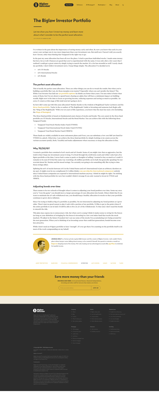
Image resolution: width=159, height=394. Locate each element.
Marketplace (101, 5)
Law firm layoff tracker (96, 314)
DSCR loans (113, 333)
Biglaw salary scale (96, 312)
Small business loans (114, 329)
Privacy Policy (42, 349)
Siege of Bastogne (43, 112)
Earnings (54, 263)
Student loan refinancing (115, 312)
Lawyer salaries (95, 316)
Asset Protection (42, 263)
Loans (105, 263)
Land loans (75, 336)
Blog (111, 5)
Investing (84, 263)
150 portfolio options (66, 93)
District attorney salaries (97, 319)
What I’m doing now (77, 319)
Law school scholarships (115, 316)
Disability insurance (96, 331)
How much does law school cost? (117, 314)
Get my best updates (77, 321)
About (117, 5)
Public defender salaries (97, 321)
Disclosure (36, 349)
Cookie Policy (61, 349)
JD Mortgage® (90, 5)
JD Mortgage (76, 329)
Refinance (80, 5)
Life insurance (95, 329)
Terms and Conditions (52, 349)
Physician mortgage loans (78, 338)
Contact (74, 316)
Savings (113, 263)
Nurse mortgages (76, 343)
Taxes (121, 263)
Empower (54, 244)
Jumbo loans (75, 333)
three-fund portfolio (41, 107)
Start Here (69, 5)
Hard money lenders (114, 331)
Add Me (96, 288)
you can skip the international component (97, 171)
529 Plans (112, 244)
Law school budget (114, 319)
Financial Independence (69, 263)
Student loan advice (114, 321)
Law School (95, 263)
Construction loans (77, 331)
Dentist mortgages (77, 340)
